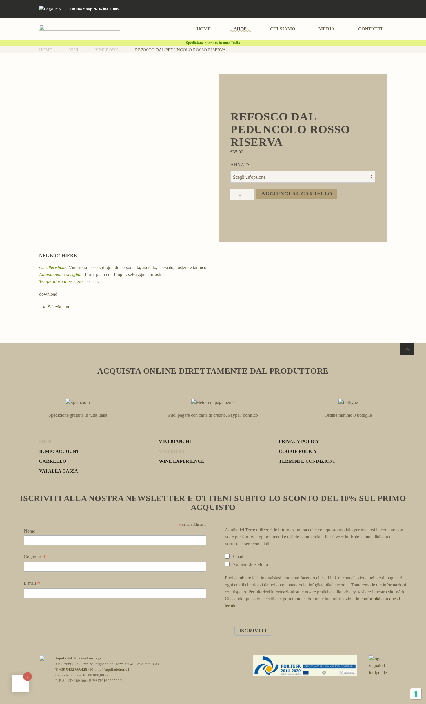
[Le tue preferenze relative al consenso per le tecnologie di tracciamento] (415, 693)
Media (326, 28)
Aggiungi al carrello (296, 194)
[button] (407, 349)
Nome (29, 531)
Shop (45, 441)
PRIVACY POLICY (299, 441)
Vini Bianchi (175, 441)
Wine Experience (181, 461)
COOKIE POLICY (298, 451)
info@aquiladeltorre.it (112, 669)
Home (203, 28)
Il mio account (59, 451)
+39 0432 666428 (73, 669)
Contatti (370, 28)
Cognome (35, 557)
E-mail (32, 584)
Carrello (52, 461)
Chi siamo (282, 28)
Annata (240, 164)
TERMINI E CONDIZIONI (307, 461)
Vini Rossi (171, 451)
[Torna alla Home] (79, 29)
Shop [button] (240, 28)
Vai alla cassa (58, 471)
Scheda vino (59, 306)
